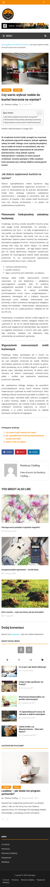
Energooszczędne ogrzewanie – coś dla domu (20, 570)
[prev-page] (3, 819)
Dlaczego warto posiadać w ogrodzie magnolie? (21, 527)
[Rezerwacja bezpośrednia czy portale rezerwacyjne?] (9, 697)
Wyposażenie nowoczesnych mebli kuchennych (22, 122)
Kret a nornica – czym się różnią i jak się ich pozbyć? (23, 612)
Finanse (6, 787)
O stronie (5, 844)
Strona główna (7, 44)
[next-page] (8, 819)
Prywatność (6, 857)
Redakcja (5, 862)
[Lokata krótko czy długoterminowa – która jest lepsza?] (9, 727)
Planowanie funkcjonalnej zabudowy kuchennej (22, 120)
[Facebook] (43, 2)
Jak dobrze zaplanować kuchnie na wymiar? (20, 117)
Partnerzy (6, 849)
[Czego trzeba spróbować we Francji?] (9, 682)
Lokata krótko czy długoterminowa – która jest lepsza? (31, 729)
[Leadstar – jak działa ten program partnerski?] (25, 768)
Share (9, 452)
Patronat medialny (9, 853)
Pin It (22, 452)
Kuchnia (25, 44)
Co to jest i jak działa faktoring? (32, 667)
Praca (16, 787)
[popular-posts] (7, 659)
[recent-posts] (19, 659)
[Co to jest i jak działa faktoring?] (9, 667)
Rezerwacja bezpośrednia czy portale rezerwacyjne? (32, 698)
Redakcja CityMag (11, 104)
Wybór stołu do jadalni (16, 442)
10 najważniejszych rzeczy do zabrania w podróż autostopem (32, 713)
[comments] (31, 659)
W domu (17, 44)
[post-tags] (43, 659)
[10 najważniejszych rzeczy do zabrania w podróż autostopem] (9, 712)
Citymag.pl (31, 875)
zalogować (15, 634)
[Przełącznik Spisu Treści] (38, 113)
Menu (9, 35)
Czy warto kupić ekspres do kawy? (21, 432)
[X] (46, 2)
